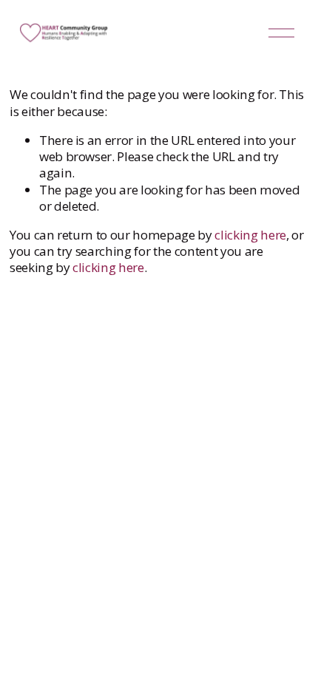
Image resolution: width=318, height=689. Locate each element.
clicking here (250, 234)
